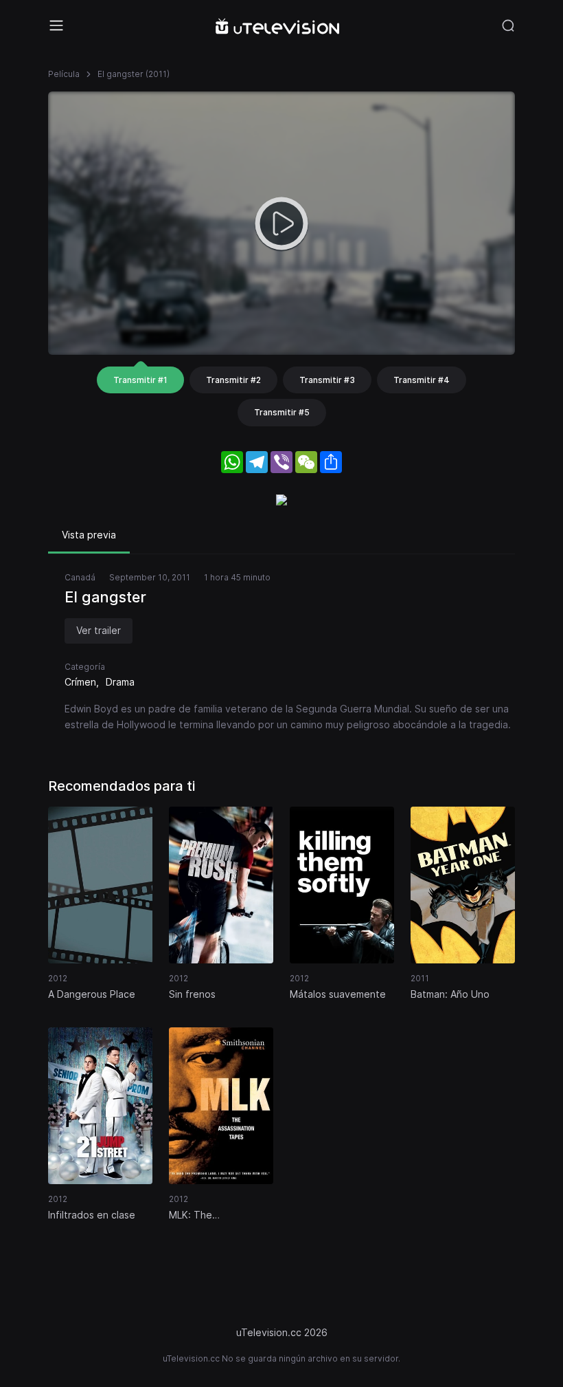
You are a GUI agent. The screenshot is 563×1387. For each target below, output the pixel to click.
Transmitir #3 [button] (327, 380)
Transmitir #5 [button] (282, 412)
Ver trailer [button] (98, 630)
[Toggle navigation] (56, 25)
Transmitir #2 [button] (233, 380)
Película (64, 74)
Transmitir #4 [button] (421, 380)
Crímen (80, 682)
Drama (120, 682)
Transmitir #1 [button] (140, 380)
